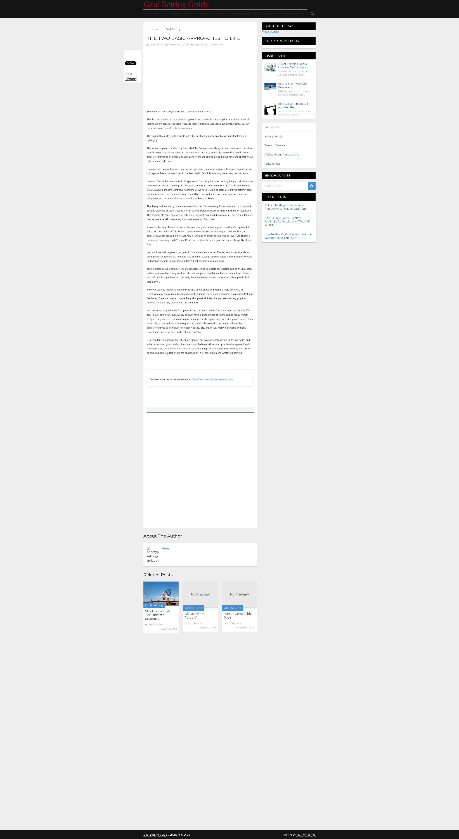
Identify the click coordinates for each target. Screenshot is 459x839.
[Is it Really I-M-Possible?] (200, 595)
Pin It (128, 74)
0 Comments (216, 44)
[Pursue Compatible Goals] (239, 595)
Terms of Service (212, 13)
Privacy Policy (181, 13)
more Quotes (270, 31)
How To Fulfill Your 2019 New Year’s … (292, 85)
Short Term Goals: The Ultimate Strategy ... (158, 615)
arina (165, 548)
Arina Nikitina (156, 44)
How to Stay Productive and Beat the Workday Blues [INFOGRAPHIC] (288, 236)
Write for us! (293, 13)
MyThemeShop (306, 834)
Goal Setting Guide (176, 4)
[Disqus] (200, 685)
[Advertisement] (177, 74)
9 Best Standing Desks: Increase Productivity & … (293, 65)
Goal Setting (200, 44)
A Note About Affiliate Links (254, 13)
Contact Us (155, 13)
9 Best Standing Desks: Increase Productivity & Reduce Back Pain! (285, 207)
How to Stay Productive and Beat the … (293, 105)
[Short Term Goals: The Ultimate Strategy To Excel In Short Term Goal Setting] (161, 594)
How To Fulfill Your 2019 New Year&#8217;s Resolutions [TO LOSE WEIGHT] (287, 221)
